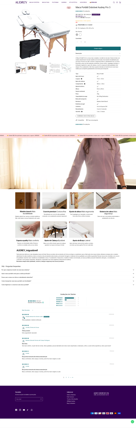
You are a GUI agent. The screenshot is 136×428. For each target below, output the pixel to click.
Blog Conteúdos (71, 403)
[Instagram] (20, 410)
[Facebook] (16, 410)
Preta (77, 34)
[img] (25, 314)
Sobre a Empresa (71, 394)
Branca (80, 34)
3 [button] (68, 377)
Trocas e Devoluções (72, 399)
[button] (120, 2)
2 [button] (66, 377)
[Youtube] (24, 410)
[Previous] (18, 34)
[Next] (68, 34)
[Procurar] (113, 2)
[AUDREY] (21, 2)
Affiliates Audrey (71, 401)
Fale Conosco (70, 397)
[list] (43, 34)
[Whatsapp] (32, 410)
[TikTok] (28, 410)
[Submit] (41, 399)
